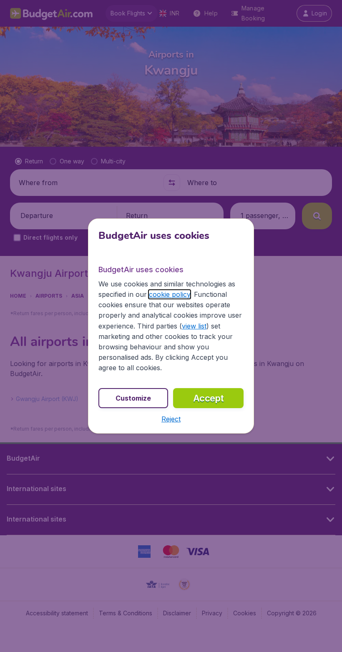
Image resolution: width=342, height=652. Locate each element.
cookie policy (169, 294)
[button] (171, 419)
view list (194, 326)
